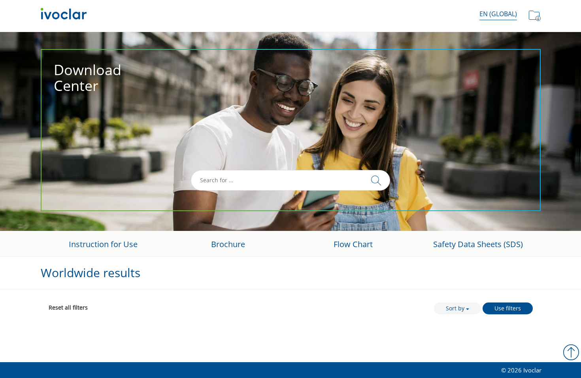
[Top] (571, 352)
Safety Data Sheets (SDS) (478, 244)
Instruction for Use (103, 244)
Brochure (228, 244)
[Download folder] (535, 16)
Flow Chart (353, 244)
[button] (498, 14)
